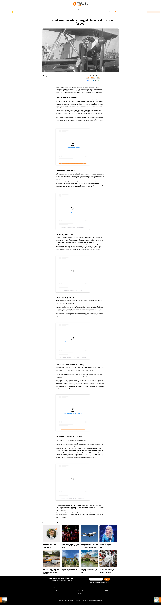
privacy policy (100, 308)
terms (95, 308)
